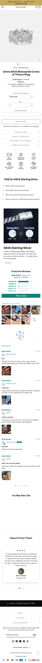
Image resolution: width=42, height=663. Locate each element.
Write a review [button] (21, 296)
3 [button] (21, 486)
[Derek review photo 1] (6, 429)
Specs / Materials (21, 136)
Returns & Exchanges (21, 141)
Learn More (8, 262)
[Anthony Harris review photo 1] (6, 400)
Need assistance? (21, 145)
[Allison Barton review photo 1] (6, 370)
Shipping (14, 86)
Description (21, 132)
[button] (17, 79)
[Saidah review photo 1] (6, 475)
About (20, 613)
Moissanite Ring (23, 68)
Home (15, 68)
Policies (21, 618)
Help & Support (20, 623)
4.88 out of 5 (26, 275)
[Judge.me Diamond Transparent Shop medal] (20, 335)
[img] (6, 351)
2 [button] (18, 486)
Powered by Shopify (21, 656)
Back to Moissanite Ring (22, 603)
